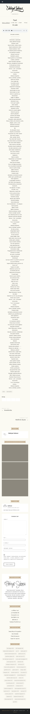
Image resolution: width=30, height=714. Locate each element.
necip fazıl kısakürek (19, 680)
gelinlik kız (7, 669)
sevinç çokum (9, 693)
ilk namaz (23, 672)
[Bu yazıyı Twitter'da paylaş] (8, 399)
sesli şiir (23, 691)
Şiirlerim (14, 619)
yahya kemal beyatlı (20, 699)
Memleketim (15, 409)
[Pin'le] (13, 399)
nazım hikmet (8, 680)
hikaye (23, 669)
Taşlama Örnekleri (14, 622)
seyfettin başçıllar (20, 693)
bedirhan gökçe (9, 656)
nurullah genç (10, 683)
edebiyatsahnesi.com (7, 710)
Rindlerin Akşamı (15, 419)
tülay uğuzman (9, 699)
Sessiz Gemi (15, 451)
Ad (5, 537)
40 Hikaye (13, 610)
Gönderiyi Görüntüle (15, 454)
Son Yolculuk (15, 634)
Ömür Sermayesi (15, 636)
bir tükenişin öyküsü (8, 659)
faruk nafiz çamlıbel (9, 667)
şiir (15, 701)
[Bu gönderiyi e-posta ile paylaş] (18, 399)
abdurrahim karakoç (8, 651)
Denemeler (14, 615)
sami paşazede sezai (20, 688)
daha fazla (20, 598)
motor (21, 677)
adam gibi (24, 651)
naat (4, 391)
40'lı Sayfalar (19, 648)
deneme (20, 661)
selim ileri (7, 691)
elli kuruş (21, 664)
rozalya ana (19, 685)
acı (17, 651)
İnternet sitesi (8, 548)
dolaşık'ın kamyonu (11, 664)
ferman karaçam (21, 667)
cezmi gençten (11, 661)
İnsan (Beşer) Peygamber (15, 631)
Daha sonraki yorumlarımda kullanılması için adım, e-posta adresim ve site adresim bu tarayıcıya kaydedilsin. (15, 558)
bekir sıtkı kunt (20, 656)
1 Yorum (20, 22)
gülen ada (15, 669)
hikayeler (6, 672)
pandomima (10, 685)
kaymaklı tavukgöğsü (10, 675)
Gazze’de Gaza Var (15, 638)
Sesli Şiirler (6, 22)
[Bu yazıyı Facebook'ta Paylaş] (4, 399)
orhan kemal (19, 683)
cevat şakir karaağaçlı (21, 659)
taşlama (9, 696)
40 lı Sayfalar (14, 612)
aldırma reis (21, 653)
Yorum (6, 519)
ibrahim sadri (15, 672)
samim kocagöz (8, 688)
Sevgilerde (15, 468)
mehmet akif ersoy (12, 677)
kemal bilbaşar (21, 675)
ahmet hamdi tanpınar (10, 653)
